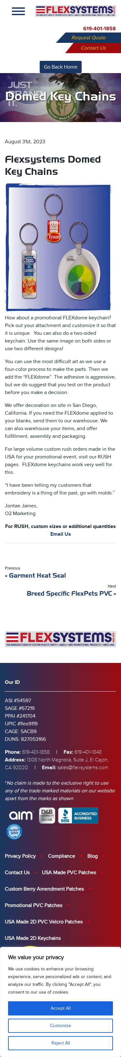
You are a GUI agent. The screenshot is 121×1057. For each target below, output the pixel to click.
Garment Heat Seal (37, 575)
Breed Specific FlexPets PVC (69, 593)
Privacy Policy (20, 856)
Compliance (61, 856)
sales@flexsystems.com (82, 767)
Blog (92, 856)
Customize (60, 1025)
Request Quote (88, 37)
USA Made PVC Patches (69, 872)
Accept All (61, 1008)
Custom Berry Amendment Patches (44, 889)
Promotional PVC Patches (33, 905)
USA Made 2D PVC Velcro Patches (44, 922)
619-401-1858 (99, 28)
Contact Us (93, 48)
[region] (60, 1002)
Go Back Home (60, 67)
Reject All (60, 1043)
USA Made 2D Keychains (33, 938)
